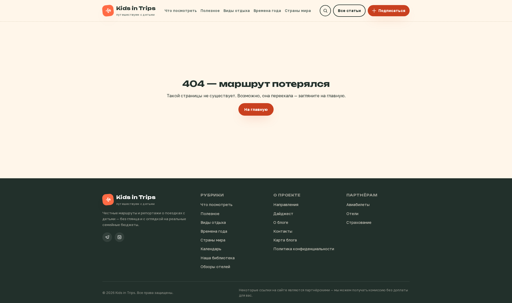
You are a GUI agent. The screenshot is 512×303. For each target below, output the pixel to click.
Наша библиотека (218, 258)
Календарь (211, 249)
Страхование (358, 222)
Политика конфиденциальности (303, 249)
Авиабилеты (358, 204)
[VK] (119, 237)
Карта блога (285, 240)
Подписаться (391, 10)
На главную (256, 109)
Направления (285, 204)
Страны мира (298, 10)
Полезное (210, 10)
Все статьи (349, 10)
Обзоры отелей (215, 266)
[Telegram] (107, 237)
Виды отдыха (236, 10)
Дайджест (283, 213)
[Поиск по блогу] (325, 10)
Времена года (267, 10)
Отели (352, 213)
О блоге (280, 222)
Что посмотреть (181, 10)
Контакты (282, 231)
